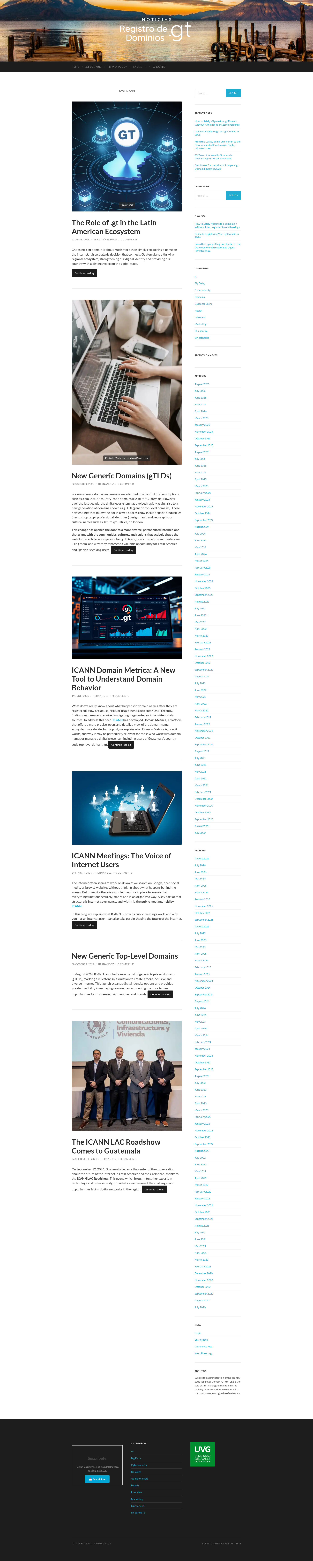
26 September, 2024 (84, 1159)
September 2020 (204, 819)
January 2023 (202, 649)
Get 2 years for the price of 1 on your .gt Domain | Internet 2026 (216, 167)
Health (198, 310)
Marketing (200, 324)
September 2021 (204, 744)
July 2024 (200, 533)
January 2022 (202, 724)
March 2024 (201, 560)
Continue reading (84, 273)
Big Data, (200, 283)
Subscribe (159, 67)
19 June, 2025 (80, 695)
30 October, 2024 (83, 964)
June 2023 (200, 615)
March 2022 (201, 710)
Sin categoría (202, 337)
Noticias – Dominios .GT (96, 1543)
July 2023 (200, 608)
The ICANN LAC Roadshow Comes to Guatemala (116, 1146)
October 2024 (202, 513)
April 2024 (201, 554)
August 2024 (202, 526)
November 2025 (204, 431)
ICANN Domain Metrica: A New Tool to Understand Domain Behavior (123, 679)
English (138, 67)
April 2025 (201, 479)
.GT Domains (93, 67)
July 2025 (200, 458)
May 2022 (200, 696)
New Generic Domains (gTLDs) (122, 475)
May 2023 (200, 622)
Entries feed (201, 1339)
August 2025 (202, 452)
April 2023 (201, 628)
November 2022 (204, 656)
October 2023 (202, 588)
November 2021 (204, 730)
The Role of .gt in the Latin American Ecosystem (114, 227)
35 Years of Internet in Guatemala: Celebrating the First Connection (214, 157)
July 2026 (200, 390)
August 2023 (202, 601)
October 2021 (202, 737)
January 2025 (202, 499)
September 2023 (204, 594)
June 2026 (200, 397)
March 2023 (201, 635)
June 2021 (200, 764)
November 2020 (204, 805)
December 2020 (204, 798)
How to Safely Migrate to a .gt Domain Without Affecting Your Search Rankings (217, 123)
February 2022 (203, 717)
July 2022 (200, 683)
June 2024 (200, 540)
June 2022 (200, 690)
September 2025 (204, 445)
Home (75, 67)
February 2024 (203, 567)
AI (196, 276)
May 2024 (200, 547)
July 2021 (200, 758)
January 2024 (202, 574)
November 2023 (204, 581)
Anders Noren (224, 1543)
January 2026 (202, 424)
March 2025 (201, 486)
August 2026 (202, 384)
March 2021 (201, 785)
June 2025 (200, 465)
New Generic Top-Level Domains (125, 955)
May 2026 (200, 404)
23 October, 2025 (83, 483)
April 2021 (201, 778)
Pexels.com (142, 458)
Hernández (106, 483)
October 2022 (202, 662)
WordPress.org (203, 1353)
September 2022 (204, 669)
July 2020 (200, 832)
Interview (200, 317)
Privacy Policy (117, 67)
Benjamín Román (105, 239)
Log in (198, 1332)
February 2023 (203, 642)
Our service (201, 330)
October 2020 (202, 812)
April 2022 (201, 703)
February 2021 (203, 792)
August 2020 (202, 825)
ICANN (118, 720)
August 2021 (202, 751)
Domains (200, 296)
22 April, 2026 (81, 239)
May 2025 (200, 472)
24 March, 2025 (82, 872)
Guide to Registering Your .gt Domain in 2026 (217, 133)
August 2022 (202, 676)
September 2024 (204, 520)
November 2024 (204, 506)
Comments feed (203, 1346)
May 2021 (200, 771)
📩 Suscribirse (97, 1478)
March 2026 (201, 418)
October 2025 (202, 438)
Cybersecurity (202, 290)
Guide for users (203, 303)
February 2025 (203, 492)
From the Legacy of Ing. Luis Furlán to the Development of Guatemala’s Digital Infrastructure (217, 145)
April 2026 (201, 411)
